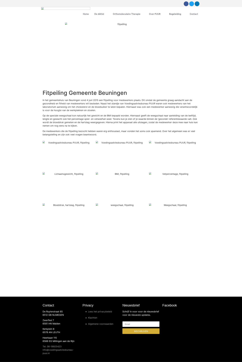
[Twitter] (191, 3)
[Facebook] (186, 3)
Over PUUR (154, 14)
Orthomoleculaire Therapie (126, 14)
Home (86, 14)
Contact (194, 14)
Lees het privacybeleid (100, 311)
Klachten (92, 317)
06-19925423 (54, 346)
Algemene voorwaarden (100, 323)
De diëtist (99, 14)
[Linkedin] (197, 3)
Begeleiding (175, 14)
